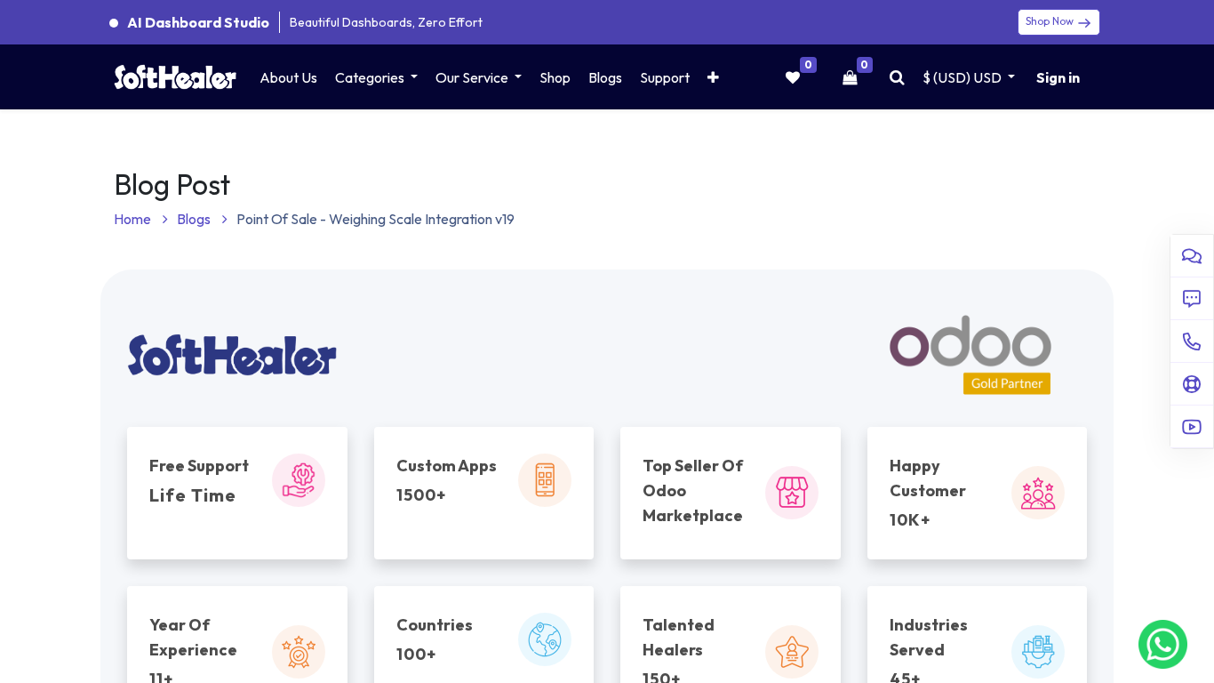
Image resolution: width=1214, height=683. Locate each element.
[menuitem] (288, 77)
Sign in (1058, 77)
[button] (713, 77)
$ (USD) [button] (962, 77)
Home (134, 219)
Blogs (195, 219)
